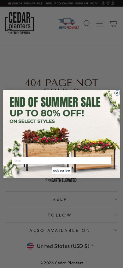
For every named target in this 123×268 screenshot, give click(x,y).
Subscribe (61, 170)
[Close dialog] (117, 93)
